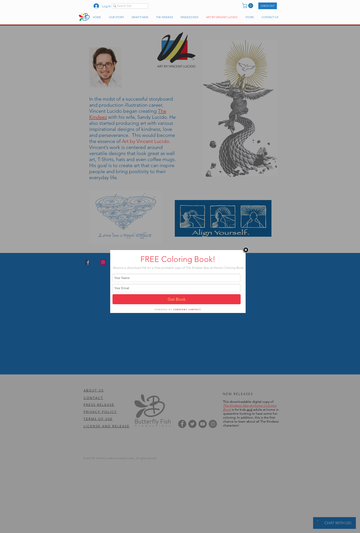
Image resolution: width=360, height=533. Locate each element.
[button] (248, 5)
